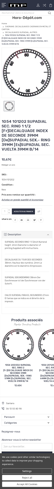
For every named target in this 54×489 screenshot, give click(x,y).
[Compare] (44, 6)
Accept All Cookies (27, 484)
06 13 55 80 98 (14, 408)
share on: (7, 219)
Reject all (27, 477)
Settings (27, 471)
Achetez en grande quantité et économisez (22, 200)
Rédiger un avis (8, 165)
